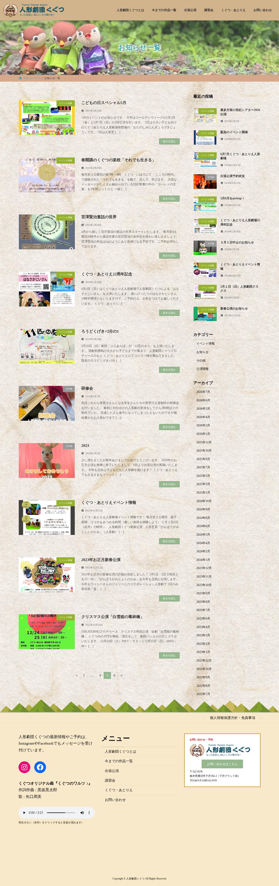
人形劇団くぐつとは (120, 751)
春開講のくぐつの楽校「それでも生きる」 (118, 160)
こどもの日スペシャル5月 (103, 102)
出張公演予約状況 (232, 176)
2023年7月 (203, 610)
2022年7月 (203, 694)
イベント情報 (205, 343)
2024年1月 (203, 559)
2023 (85, 445)
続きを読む (169, 141)
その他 (201, 360)
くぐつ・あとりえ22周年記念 (106, 274)
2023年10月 (204, 584)
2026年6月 (203, 400)
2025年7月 (203, 467)
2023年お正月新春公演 (101, 560)
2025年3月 (203, 484)
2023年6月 (203, 618)
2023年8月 (203, 601)
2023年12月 (204, 568)
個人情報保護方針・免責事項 (232, 717)
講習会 (110, 780)
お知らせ (202, 352)
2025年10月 (204, 450)
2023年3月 (203, 635)
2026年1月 (203, 433)
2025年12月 (204, 442)
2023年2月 (203, 643)
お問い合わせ (115, 799)
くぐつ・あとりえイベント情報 (108, 502)
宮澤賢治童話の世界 (99, 217)
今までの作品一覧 (119, 761)
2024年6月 (203, 526)
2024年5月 (203, 534)
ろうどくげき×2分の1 (100, 331)
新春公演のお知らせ (234, 308)
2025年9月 (203, 459)
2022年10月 (204, 668)
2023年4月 (203, 626)
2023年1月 (203, 652)
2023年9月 (203, 593)
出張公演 (112, 770)
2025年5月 (203, 475)
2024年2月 (203, 551)
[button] (222, 764)
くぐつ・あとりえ (119, 790)
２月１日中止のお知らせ (237, 242)
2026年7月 (203, 392)
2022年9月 (203, 677)
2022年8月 (203, 685)
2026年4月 (203, 417)
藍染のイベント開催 (234, 132)
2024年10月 (204, 500)
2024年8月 (203, 517)
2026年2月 (203, 425)
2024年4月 (203, 542)
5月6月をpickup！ (232, 198)
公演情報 (202, 368)
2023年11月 (204, 576)
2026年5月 (203, 408)
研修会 (87, 388)
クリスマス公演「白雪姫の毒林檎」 (112, 617)
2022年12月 (204, 660)
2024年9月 (203, 509)
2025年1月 (203, 492)
